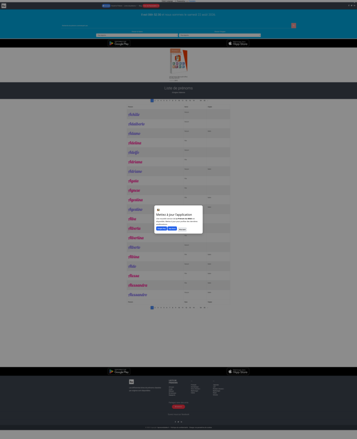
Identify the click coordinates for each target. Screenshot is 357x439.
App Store (172, 228)
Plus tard (182, 229)
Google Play (161, 228)
